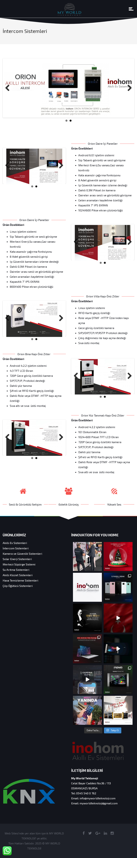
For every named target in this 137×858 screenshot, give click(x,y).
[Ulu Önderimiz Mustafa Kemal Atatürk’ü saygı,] (87, 618)
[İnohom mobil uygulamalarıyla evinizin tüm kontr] (87, 710)
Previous (8, 88)
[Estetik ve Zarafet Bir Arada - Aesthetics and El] (118, 710)
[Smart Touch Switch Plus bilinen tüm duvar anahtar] (118, 587)
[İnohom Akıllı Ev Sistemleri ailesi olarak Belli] (87, 587)
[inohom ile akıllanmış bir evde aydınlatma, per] (118, 648)
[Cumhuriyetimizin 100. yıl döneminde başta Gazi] (118, 618)
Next (128, 88)
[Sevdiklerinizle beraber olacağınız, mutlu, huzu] (118, 556)
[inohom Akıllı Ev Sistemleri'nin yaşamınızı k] (87, 679)
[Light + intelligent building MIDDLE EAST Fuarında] (87, 556)
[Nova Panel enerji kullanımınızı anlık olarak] (118, 679)
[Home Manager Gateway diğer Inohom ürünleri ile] (87, 648)
